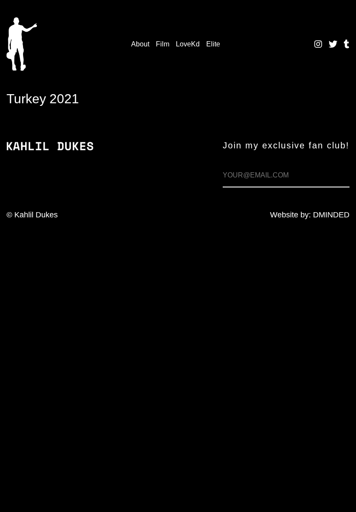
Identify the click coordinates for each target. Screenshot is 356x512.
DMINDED (331, 214)
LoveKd (188, 44)
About (140, 44)
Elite (213, 44)
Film (162, 44)
